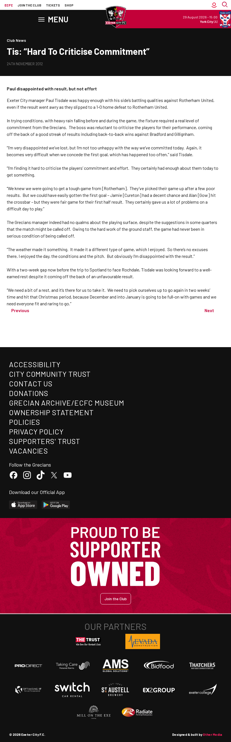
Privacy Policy (36, 431)
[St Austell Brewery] (115, 690)
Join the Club (116, 598)
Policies (24, 421)
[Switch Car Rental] (72, 689)
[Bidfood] (158, 666)
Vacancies (28, 450)
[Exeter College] (202, 690)
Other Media (212, 734)
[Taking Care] (72, 666)
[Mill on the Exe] (93, 712)
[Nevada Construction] (142, 641)
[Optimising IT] (28, 690)
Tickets (53, 5)
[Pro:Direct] (28, 665)
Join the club (29, 5)
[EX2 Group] (158, 690)
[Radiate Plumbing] (137, 712)
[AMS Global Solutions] (115, 665)
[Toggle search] (225, 5)
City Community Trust (50, 373)
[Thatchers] (202, 666)
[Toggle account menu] (214, 5)
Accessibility (35, 364)
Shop (69, 5)
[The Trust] (88, 641)
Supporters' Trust (44, 441)
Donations (28, 393)
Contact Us (31, 383)
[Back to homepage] (115, 17)
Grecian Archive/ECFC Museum (66, 402)
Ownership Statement (51, 412)
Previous (20, 310)
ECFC (9, 5)
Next (209, 310)
